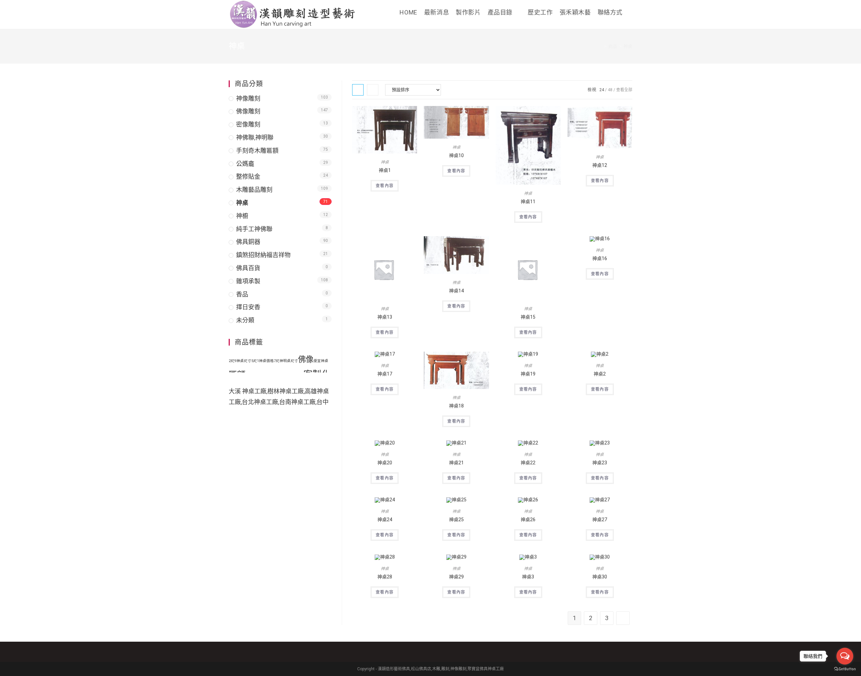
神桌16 (599, 258)
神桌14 (456, 290)
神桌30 (599, 576)
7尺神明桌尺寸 (286, 361)
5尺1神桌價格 (262, 361)
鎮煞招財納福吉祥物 (263, 254)
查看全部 (624, 89)
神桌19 (528, 374)
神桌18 (456, 405)
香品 (242, 294)
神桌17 (384, 374)
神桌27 (599, 519)
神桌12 (599, 165)
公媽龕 (245, 163)
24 (601, 89)
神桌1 (385, 170)
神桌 (385, 162)
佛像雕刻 (248, 111)
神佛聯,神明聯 (254, 137)
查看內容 (385, 185)
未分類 (245, 320)
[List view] (372, 90)
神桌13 (384, 317)
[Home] (600, 46)
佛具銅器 (248, 241)
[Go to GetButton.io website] (845, 669)
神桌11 (528, 201)
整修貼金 (248, 176)
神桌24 (384, 519)
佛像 (305, 359)
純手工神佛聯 (254, 229)
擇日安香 (248, 307)
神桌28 (384, 576)
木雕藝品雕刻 (254, 189)
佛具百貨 (248, 268)
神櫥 (242, 215)
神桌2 (600, 374)
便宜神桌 (320, 361)
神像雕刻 (248, 98)
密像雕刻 (248, 124)
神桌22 (528, 462)
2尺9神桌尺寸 (240, 361)
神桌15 (528, 317)
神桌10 (456, 155)
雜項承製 (248, 281)
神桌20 (384, 462)
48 (610, 89)
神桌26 (528, 519)
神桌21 (456, 462)
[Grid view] (358, 90)
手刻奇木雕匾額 (257, 150)
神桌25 (456, 519)
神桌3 (528, 576)
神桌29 (456, 576)
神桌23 (599, 462)
